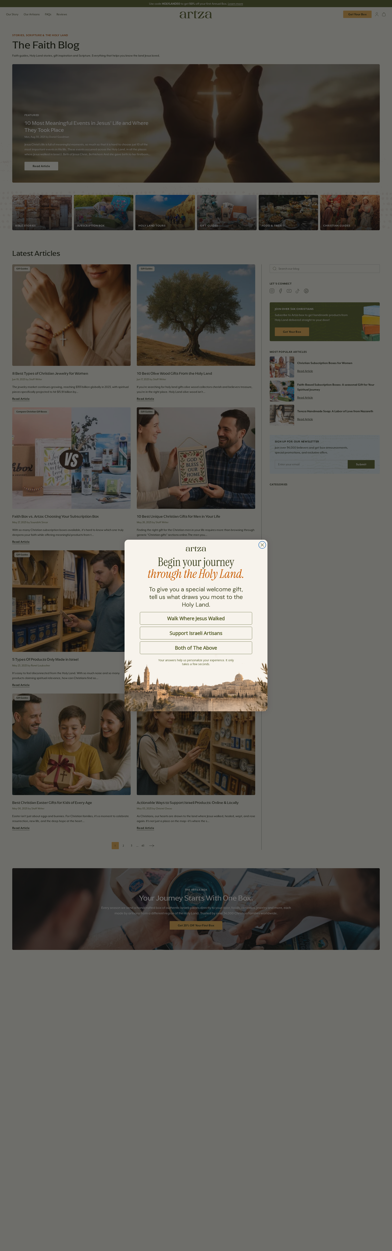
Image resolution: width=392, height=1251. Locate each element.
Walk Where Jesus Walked (196, 618)
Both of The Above (196, 647)
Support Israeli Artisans (196, 633)
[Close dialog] (262, 544)
